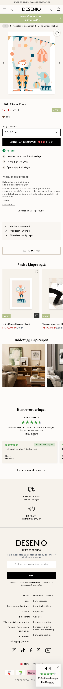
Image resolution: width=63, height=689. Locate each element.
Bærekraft (24, 616)
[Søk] (11, 9)
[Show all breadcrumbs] (5, 26)
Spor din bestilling (42, 606)
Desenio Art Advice (43, 595)
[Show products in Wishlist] (51, 9)
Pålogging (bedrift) (20, 641)
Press (27, 601)
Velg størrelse (9, 126)
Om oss (26, 595)
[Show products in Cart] (58, 9)
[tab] (10, 98)
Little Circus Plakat (48, 26)
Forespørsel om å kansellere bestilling (43, 628)
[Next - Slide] (59, 63)
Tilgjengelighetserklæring (17, 622)
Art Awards (24, 636)
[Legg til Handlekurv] (36, 315)
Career (26, 611)
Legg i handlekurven (31, 142)
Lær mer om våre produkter (32, 210)
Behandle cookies (42, 635)
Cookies (37, 616)
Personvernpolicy (29, 582)
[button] (48, 675)
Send (31, 575)
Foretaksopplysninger (18, 606)
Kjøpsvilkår (38, 611)
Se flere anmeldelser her (31, 470)
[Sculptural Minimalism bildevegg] (23, 365)
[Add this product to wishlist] (57, 32)
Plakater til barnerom (23, 26)
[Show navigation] (4, 9)
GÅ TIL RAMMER (31, 250)
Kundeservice (40, 601)
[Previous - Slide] (3, 63)
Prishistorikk (8, 204)
